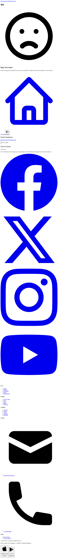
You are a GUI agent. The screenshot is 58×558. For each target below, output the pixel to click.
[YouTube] (29, 383)
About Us (5, 410)
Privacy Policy (6, 537)
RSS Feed (5, 415)
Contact (5, 411)
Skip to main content (5, 1)
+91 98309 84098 (7, 531)
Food (4, 400)
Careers (5, 412)
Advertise (5, 414)
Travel (4, 402)
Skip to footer (13, 1)
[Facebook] (29, 210)
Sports (14, 140)
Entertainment (6, 393)
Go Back (7, 134)
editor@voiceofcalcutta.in (9, 475)
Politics (2, 140)
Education (5, 404)
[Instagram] (29, 325)
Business (6, 140)
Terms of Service (7, 538)
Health (4, 403)
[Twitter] (29, 268)
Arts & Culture (6, 399)
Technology (10, 140)
